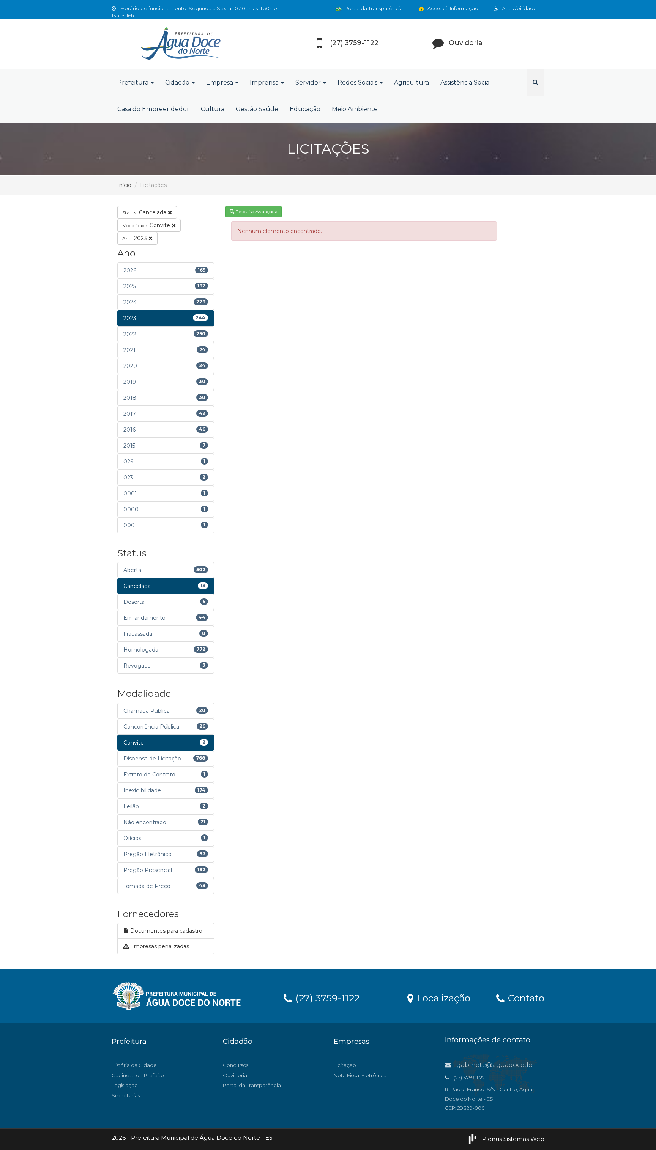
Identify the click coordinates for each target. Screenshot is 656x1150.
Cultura (212, 109)
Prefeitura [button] (133, 82)
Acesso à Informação (452, 8)
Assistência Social (465, 82)
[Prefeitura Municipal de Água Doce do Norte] (180, 44)
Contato (524, 997)
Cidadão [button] (178, 82)
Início (124, 185)
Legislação (125, 1085)
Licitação (345, 1065)
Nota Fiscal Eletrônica (360, 1075)
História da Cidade (134, 1065)
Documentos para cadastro (165, 930)
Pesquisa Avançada (256, 211)
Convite (147, 225)
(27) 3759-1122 (326, 997)
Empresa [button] (220, 82)
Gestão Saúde (257, 109)
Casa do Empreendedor (153, 109)
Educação (305, 109)
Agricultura (411, 82)
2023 (135, 238)
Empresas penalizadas (159, 946)
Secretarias (126, 1095)
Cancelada (145, 212)
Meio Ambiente (355, 109)
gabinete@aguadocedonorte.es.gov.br (517, 1064)
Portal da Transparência (373, 8)
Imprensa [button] (265, 82)
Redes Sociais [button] (358, 82)
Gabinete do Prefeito (138, 1075)
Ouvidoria (235, 1075)
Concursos (235, 1065)
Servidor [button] (308, 82)
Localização (442, 997)
